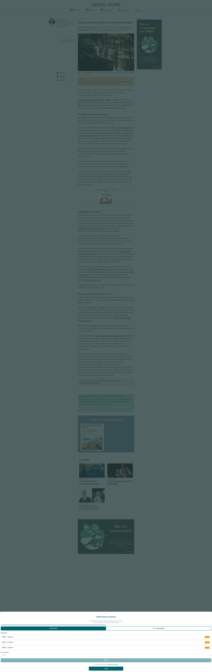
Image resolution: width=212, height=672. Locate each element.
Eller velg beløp (5, 652)
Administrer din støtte (112, 664)
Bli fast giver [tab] (53, 628)
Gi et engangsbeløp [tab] (158, 628)
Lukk (106, 669)
